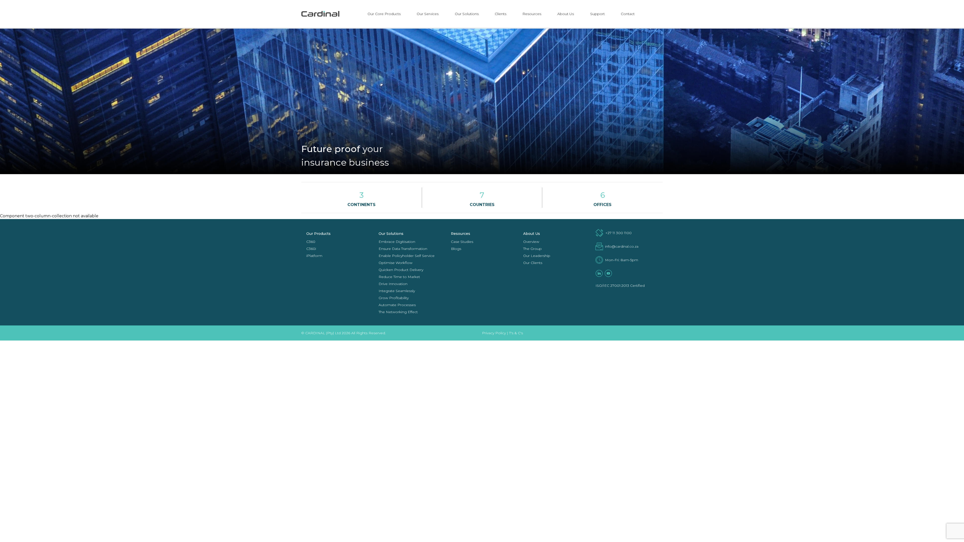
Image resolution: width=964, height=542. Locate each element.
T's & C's (516, 333)
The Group (532, 248)
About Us (565, 14)
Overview (531, 241)
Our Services (428, 14)
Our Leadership (536, 255)
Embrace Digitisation (397, 241)
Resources (531, 14)
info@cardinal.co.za (621, 246)
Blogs (456, 248)
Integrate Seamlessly (397, 291)
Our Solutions (467, 14)
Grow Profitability (394, 298)
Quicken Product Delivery (401, 269)
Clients (500, 14)
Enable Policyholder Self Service (407, 255)
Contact (628, 14)
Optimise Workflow (395, 262)
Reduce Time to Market (399, 277)
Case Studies (462, 241)
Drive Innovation (393, 284)
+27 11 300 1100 (618, 233)
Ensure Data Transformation (403, 248)
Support (597, 14)
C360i (311, 248)
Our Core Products (384, 14)
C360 (310, 241)
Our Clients (532, 262)
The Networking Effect (398, 312)
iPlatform (314, 255)
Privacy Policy (494, 333)
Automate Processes (397, 305)
